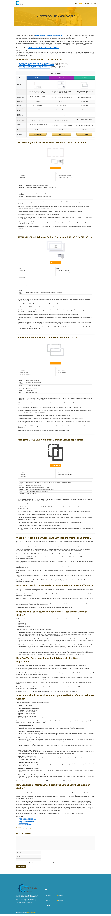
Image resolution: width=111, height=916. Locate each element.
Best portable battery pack (25, 824)
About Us (48, 900)
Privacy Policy (49, 895)
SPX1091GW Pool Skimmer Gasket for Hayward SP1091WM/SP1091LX (36, 64)
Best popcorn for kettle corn (26, 818)
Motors (80, 3)
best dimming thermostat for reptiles (25, 828)
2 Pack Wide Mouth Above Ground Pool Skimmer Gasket (33, 66)
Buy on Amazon (38, 134)
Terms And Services (50, 898)
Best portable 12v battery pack (26, 821)
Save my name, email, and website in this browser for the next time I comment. (36, 862)
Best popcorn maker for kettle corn (27, 819)
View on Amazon (55, 168)
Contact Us (48, 905)
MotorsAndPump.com (31, 912)
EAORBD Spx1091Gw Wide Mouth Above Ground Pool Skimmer (35, 63)
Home (76, 3)
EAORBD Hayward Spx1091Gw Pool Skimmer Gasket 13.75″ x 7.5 (50, 35)
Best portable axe (23, 822)
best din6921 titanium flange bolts (24, 830)
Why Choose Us (49, 903)
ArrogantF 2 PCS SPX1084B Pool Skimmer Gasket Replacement (34, 67)
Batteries (87, 3)
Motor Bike (93, 3)
